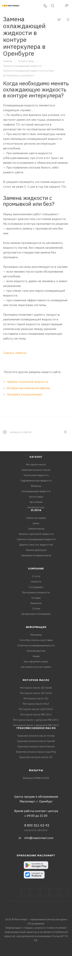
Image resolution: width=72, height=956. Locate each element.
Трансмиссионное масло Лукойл (36, 741)
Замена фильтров (36, 550)
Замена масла (36, 528)
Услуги (36, 510)
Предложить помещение (36, 614)
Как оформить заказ (36, 661)
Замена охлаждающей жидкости (36, 539)
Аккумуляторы (36, 507)
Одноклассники (64, 892)
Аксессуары (36, 496)
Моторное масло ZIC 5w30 (36, 693)
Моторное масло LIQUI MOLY (36, 709)
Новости (36, 581)
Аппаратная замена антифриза (28, 388)
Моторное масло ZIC (36, 698)
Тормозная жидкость (36, 475)
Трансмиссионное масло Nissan (36, 746)
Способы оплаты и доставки (36, 640)
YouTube (54, 892)
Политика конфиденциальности (36, 645)
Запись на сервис (36, 518)
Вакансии (36, 603)
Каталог (36, 456)
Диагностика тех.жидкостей (36, 544)
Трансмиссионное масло (36, 469)
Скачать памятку (15, 353)
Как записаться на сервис (36, 667)
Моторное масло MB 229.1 (36, 714)
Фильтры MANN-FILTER (36, 778)
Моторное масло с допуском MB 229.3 (36, 719)
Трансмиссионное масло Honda (36, 735)
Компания (36, 568)
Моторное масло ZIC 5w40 (36, 687)
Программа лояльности (36, 592)
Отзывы (36, 597)
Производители (36, 650)
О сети (36, 576)
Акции (36, 656)
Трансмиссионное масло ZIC (36, 757)
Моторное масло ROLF (36, 703)
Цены (36, 523)
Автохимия (36, 502)
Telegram (44, 892)
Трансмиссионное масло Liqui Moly (36, 751)
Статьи (36, 608)
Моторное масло (36, 464)
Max (35, 892)
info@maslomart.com (38, 838)
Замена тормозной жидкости (27, 382)
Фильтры (36, 486)
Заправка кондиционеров (36, 555)
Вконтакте (25, 892)
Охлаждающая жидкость (36, 491)
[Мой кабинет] (59, 6)
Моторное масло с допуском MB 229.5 (36, 725)
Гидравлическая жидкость (36, 480)
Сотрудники (36, 587)
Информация (36, 627)
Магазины (36, 634)
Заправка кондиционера (24, 394)
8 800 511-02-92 (36, 825)
